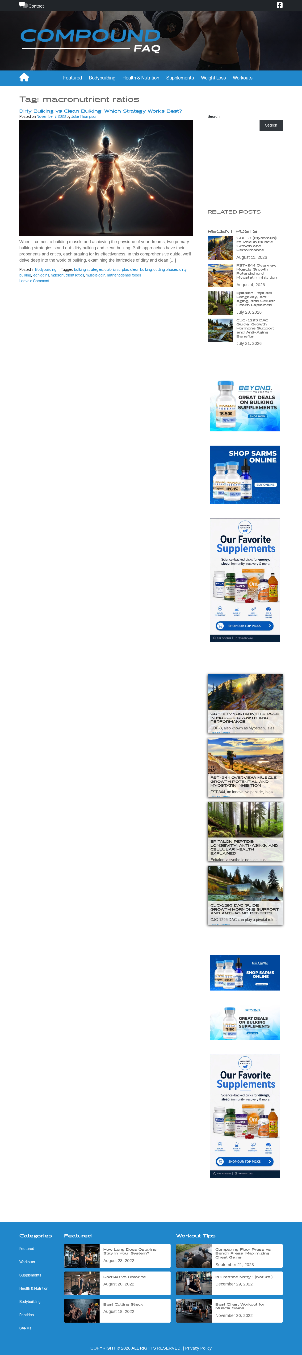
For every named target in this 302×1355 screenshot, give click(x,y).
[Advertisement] (245, 167)
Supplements (180, 78)
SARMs (25, 1328)
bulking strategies (88, 269)
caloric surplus (117, 269)
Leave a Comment (34, 281)
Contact (36, 6)
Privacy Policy (198, 1348)
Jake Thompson (84, 116)
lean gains (41, 275)
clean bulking (141, 269)
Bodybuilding (102, 78)
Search (214, 116)
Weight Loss (213, 78)
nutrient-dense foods (124, 275)
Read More (221, 733)
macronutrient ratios (67, 275)
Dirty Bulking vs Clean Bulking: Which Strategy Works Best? (100, 111)
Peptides (26, 1315)
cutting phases (165, 269)
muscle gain (95, 275)
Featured (72, 78)
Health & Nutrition (140, 78)
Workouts (242, 78)
